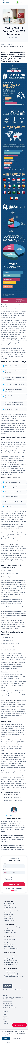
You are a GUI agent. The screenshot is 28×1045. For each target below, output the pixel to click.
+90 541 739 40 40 (10, 1005)
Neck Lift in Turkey (8, 916)
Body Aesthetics (9, 937)
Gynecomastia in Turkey (10, 932)
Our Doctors (5, 1021)
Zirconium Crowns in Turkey (11, 962)
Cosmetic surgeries (10, 531)
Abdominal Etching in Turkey (11, 948)
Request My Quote (14, 884)
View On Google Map (7, 1001)
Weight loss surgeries (7, 544)
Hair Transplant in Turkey (10, 971)
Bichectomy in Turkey (9, 918)
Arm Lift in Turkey (8, 944)
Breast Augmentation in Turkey (12, 927)
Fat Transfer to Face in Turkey (11, 911)
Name (5, 863)
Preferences (7, 1042)
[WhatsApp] (17, 2)
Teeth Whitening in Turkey (10, 960)
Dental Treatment (9, 953)
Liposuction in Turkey (9, 939)
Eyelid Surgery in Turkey (10, 907)
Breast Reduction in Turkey (11, 928)
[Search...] (21, 2)
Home (2, 44)
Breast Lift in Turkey (9, 930)
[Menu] (25, 2)
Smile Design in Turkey (10, 959)
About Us (5, 1016)
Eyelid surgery (5, 691)
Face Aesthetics (8, 901)
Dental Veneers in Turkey (10, 964)
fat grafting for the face (12, 700)
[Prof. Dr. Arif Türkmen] (14, 810)
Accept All (6, 1038)
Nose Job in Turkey (8, 913)
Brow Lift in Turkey (8, 905)
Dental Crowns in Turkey (10, 957)
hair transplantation (12, 519)
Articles (8, 44)
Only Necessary (17, 1038)
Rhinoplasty (4, 672)
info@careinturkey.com (8, 1003)
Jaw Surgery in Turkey (9, 903)
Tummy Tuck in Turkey (9, 941)
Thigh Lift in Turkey (9, 946)
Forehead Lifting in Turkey (10, 920)
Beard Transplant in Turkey (11, 973)
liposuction (15, 662)
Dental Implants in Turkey (10, 955)
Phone (5, 869)
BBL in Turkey (7, 943)
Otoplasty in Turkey (9, 914)
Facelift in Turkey (8, 909)
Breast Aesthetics (9, 924)
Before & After (6, 1018)
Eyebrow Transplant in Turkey (11, 975)
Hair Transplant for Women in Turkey (13, 976)
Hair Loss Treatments (10, 969)
